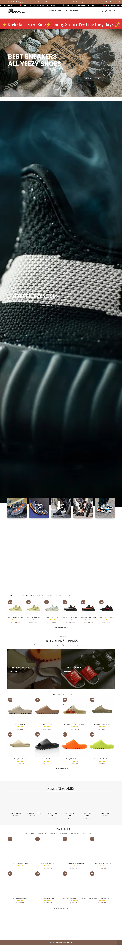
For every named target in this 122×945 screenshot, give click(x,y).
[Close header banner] (119, 2)
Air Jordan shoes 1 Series (20, 863)
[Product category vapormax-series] (70, 807)
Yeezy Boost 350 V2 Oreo (70, 617)
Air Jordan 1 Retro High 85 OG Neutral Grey (74, 899)
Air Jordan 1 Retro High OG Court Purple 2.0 (102, 899)
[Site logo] (16, 11)
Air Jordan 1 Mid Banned (20, 898)
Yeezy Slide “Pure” (20, 759)
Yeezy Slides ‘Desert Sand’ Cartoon (74, 724)
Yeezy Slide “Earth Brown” (102, 724)
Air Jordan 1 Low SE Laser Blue (102, 863)
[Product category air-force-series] (88, 807)
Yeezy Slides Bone (20, 724)
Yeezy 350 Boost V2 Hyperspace (52, 618)
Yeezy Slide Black (47, 759)
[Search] (102, 11)
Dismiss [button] (119, 942)
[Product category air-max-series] (33, 805)
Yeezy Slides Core (47, 724)
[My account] (106, 11)
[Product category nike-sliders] (15, 805)
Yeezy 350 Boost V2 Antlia (33, 617)
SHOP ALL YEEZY (92, 78)
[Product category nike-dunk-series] (52, 807)
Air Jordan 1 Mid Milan (47, 898)
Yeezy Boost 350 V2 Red (88, 617)
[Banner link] (17, 508)
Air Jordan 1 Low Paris (47, 863)
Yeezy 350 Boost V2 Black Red (106, 618)
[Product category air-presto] (106, 805)
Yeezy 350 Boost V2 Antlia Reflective (15, 618)
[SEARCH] (58, 306)
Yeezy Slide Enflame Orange (74, 759)
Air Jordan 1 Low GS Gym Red (75, 863)
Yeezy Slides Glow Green (102, 759)
